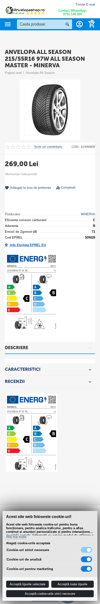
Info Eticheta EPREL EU (27, 245)
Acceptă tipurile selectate (27, 584)
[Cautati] (67, 24)
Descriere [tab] (16, 347)
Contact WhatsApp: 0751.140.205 (72, 12)
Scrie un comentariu (48, 146)
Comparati (68, 187)
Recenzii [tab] (15, 381)
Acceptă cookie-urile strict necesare (50, 593)
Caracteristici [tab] (23, 369)
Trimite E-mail (85, 4)
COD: (75, 147)
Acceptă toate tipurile (72, 584)
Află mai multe (16, 537)
